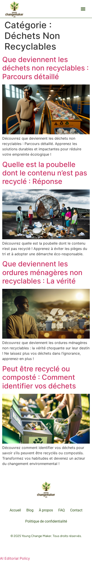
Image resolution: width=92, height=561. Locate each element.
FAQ (61, 510)
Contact (76, 510)
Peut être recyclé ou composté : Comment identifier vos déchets (39, 377)
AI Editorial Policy (15, 558)
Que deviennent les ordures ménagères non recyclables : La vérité (42, 272)
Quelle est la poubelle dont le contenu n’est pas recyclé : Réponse (44, 173)
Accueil (15, 510)
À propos (46, 510)
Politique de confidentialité (46, 521)
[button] (83, 9)
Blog (29, 510)
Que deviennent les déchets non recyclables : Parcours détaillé (45, 68)
